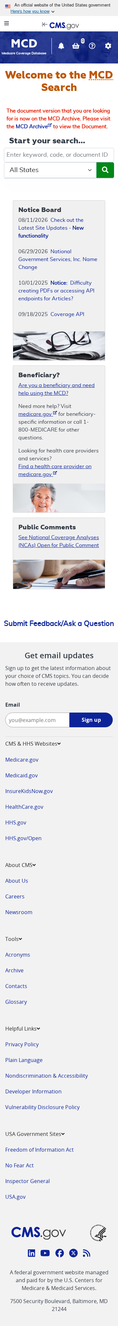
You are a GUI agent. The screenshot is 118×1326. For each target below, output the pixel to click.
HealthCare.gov (24, 806)
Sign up (91, 719)
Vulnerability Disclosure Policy (42, 1107)
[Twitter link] (73, 1254)
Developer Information (33, 1091)
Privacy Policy (22, 1044)
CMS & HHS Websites (31, 743)
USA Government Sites (33, 1134)
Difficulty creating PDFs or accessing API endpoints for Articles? (56, 290)
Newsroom (18, 912)
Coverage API (67, 314)
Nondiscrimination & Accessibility (46, 1075)
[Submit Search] (105, 170)
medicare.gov (35, 414)
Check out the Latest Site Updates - (51, 228)
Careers (15, 896)
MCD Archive (32, 126)
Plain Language (24, 1060)
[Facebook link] (59, 1254)
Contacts (16, 986)
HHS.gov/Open (23, 838)
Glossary (16, 1001)
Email (12, 704)
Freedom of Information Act (39, 1149)
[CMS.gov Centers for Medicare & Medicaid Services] (59, 25)
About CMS (18, 865)
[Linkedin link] (31, 1254)
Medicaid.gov (21, 775)
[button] (62, 46)
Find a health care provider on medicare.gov (54, 470)
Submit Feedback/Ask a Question (59, 623)
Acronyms (17, 954)
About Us (16, 880)
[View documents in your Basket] (76, 46)
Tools (12, 939)
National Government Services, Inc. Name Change (57, 259)
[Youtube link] (45, 1254)
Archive (14, 970)
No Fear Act (19, 1165)
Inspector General (27, 1181)
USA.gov (15, 1196)
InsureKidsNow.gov (29, 791)
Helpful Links (21, 1028)
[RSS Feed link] (86, 1254)
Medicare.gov (21, 759)
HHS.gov (15, 822)
